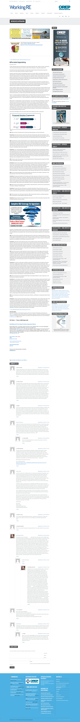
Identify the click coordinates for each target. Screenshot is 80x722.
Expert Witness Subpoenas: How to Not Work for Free (61, 221)
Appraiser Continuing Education (58, 178)
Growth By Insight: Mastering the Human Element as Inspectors (32, 690)
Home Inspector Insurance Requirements (60, 265)
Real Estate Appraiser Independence (59, 168)
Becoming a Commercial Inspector (32, 707)
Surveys (31, 13)
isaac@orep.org (12, 316)
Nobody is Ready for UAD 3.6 (15, 679)
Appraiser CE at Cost (56, 180)
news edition (13, 360)
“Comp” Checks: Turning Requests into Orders (61, 139)
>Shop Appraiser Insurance (14, 342)
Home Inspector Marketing (58, 251)
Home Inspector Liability (57, 249)
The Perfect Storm (29, 702)
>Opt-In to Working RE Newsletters (15, 341)
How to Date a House (57, 240)
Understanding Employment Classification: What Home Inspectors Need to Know (31, 694)
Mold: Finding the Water (57, 238)
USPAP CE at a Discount (57, 282)
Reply (17, 376)
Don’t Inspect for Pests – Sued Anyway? (60, 203)
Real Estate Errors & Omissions (56, 310)
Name (45, 655)
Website (31, 661)
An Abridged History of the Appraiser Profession (15, 687)
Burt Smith (19, 471)
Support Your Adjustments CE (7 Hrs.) (59, 272)
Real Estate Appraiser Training (58, 177)
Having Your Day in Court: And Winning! (60, 199)
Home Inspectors (22, 1)
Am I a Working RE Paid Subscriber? (62, 683)
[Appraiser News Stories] (61, 316)
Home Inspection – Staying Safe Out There (60, 234)
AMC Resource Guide (63, 294)
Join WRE (58, 689)
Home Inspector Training (57, 255)
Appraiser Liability (54, 293)
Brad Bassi (19, 623)
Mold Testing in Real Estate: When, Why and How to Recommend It (32, 704)
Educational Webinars (60, 696)
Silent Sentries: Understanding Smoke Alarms (61, 236)
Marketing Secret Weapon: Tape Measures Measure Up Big (60, 218)
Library (16, 13)
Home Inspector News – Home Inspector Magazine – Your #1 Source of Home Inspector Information (60, 262)
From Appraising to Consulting (58, 137)
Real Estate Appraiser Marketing (59, 173)
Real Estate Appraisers (14, 1)
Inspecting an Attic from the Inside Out (60, 232)
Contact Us (60, 719)
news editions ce (24, 360)
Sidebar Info (58, 694)
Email (45, 657)
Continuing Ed (49, 13)
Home (12, 13)
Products (43, 13)
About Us (58, 679)
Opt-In (27, 13)
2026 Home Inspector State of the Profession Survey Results (32, 699)
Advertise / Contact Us (58, 13)
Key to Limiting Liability (57, 197)
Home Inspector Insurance (57, 247)
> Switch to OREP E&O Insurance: (29, 43)
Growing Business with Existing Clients (60, 132)
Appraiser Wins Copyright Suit (58, 158)
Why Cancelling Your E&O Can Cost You (60, 152)
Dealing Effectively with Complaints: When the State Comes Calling (60, 156)
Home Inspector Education (57, 253)
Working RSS (14, 677)
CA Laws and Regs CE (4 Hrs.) (58, 274)
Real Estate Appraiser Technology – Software (61, 175)
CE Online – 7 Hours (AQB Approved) (19, 320)
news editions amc (18, 360)
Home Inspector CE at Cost (58, 256)
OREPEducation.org (20, 328)
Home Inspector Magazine (61, 684)
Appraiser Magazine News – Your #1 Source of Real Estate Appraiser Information (61, 183)
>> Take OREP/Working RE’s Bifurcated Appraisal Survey (20, 59)
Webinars (37, 13)
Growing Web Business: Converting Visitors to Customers (61, 215)
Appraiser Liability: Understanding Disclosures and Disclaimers (59, 150)
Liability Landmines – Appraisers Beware (60, 154)
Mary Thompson (20, 422)
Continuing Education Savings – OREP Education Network (59, 186)
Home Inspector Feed (32, 687)
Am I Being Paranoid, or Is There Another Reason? (16, 689)
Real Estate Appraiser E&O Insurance (59, 169)
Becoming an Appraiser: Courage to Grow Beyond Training (16, 683)
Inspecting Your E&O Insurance (58, 196)
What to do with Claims (57, 201)
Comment (45, 653)
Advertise (58, 681)
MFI (33, 1)
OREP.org (11, 314)
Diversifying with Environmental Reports (60, 223)
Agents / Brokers (29, 1)
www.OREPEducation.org (14, 333)
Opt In (54, 123)
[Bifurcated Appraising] (21, 8)
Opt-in (67, 99)
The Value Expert (59, 698)
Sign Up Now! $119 (13, 336)
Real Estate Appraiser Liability (58, 171)
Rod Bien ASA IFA (20, 535)
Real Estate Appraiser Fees (58, 166)
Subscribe (22, 13)
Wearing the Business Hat (57, 136)
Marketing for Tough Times (58, 213)
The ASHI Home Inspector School (62, 700)
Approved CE (38, 1)
